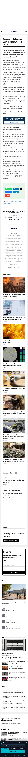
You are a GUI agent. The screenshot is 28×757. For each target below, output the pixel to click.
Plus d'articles (14, 467)
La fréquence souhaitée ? (8, 565)
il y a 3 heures (6, 298)
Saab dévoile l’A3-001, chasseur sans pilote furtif (12, 690)
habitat (12, 201)
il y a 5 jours (5, 440)
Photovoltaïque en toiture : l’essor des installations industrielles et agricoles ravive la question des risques (13, 436)
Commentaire (6, 497)
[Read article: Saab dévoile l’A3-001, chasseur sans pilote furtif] (5, 673)
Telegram (16, 192)
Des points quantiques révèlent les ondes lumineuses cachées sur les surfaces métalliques (17, 679)
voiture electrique (7, 203)
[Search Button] (26, 32)
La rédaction (7, 47)
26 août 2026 (12, 655)
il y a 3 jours (5, 369)
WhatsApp (9, 188)
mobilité (16, 201)
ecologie (7, 201)
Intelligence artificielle (8, 649)
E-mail (5, 521)
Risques (5, 291)
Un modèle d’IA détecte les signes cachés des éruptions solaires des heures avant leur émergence (14, 365)
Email (8, 195)
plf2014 (20, 201)
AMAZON (8, 725)
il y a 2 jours (5, 321)
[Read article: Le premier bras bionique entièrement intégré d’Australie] (14, 379)
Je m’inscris (12, 751)
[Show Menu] (1, 32)
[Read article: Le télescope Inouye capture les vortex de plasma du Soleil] (14, 331)
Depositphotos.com (18, 718)
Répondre (5, 484)
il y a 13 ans (8, 477)
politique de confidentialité (21, 755)
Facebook (9, 192)
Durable (5, 456)
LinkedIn (16, 188)
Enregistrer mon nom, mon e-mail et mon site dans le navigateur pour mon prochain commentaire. (14, 535)
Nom (4, 515)
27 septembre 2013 (14, 47)
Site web (5, 527)
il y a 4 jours (5, 415)
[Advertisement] (14, 15)
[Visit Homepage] (14, 31)
